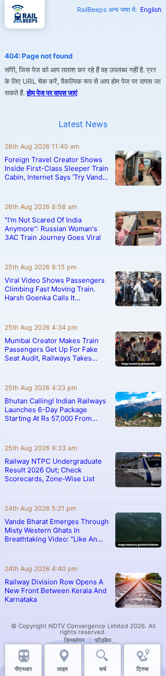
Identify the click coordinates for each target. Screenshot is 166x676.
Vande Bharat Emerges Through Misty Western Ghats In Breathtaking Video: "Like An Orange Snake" (57, 530)
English (150, 9)
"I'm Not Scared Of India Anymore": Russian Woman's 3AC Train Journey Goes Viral (53, 229)
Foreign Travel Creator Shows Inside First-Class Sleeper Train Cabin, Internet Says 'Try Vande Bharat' (56, 168)
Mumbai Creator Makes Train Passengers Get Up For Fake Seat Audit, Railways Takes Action (52, 349)
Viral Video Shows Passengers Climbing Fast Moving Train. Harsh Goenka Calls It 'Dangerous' (55, 289)
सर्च (102, 668)
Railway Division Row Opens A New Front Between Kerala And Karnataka (56, 590)
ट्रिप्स (142, 668)
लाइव (63, 668)
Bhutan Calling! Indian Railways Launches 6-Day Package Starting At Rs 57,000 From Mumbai (55, 409)
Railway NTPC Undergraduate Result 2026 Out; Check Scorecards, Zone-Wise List (53, 470)
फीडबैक (103, 640)
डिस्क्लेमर (74, 640)
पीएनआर (23, 668)
